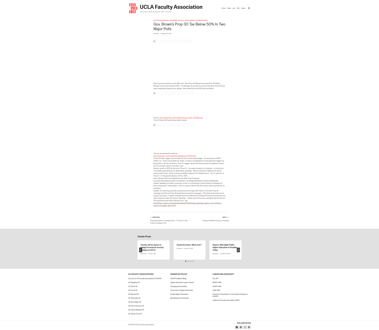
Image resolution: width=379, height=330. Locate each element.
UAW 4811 (216, 290)
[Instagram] (241, 327)
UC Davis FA (132, 286)
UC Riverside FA (134, 298)
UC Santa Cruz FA (135, 314)
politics (181, 20)
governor (173, 20)
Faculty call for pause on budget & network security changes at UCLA (152, 247)
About (243, 8)
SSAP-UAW (217, 286)
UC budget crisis (202, 20)
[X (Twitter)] (245, 327)
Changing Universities (178, 286)
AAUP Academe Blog (178, 278)
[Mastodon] (237, 327)
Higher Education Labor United (182, 282)
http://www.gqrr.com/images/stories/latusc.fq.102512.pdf (174, 156)
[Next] (238, 250)
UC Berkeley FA (134, 282)
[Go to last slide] (140, 250)
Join (233, 8)
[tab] (185, 261)
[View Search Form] (249, 8)
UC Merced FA (133, 294)
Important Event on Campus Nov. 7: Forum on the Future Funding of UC (169, 220)
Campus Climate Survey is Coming (215, 219)
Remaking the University (179, 298)
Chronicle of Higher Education (181, 290)
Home (224, 8)
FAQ (238, 8)
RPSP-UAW (217, 282)
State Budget (190, 20)
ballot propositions (161, 20)
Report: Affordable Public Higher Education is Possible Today (225, 247)
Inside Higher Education (179, 294)
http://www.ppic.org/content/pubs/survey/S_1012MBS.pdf (181, 117)
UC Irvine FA (132, 290)
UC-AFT (216, 278)
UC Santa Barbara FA (136, 310)
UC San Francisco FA (136, 306)
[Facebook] (249, 327)
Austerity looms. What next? (189, 245)
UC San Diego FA (134, 302)
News (229, 8)
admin (157, 33)
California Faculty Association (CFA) (226, 300)
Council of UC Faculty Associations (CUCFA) (144, 278)
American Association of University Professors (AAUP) (230, 295)
